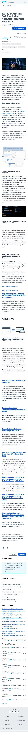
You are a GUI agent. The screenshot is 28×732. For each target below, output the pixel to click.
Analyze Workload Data (7, 592)
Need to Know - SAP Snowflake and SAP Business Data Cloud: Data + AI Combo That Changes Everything (13, 611)
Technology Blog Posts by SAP (9, 5)
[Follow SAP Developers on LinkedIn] (18, 711)
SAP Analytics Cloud (16, 43)
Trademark (7, 724)
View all (4, 703)
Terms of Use (21, 716)
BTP (3, 594)
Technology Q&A (7, 628)
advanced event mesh (7, 589)
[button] (7, 39)
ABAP (3, 581)
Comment (7, 571)
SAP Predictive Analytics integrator (9, 46)
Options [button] (13, 31)
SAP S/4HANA (21, 46)
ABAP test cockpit (6, 586)
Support (21, 724)
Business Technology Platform (8, 599)
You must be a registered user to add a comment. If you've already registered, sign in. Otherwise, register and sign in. (13, 566)
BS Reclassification (19, 592)
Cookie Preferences (7, 728)
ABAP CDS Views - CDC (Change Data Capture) (11, 584)
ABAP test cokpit (15, 586)
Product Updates (6, 52)
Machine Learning (6, 43)
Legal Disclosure (21, 720)
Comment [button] (22, 554)
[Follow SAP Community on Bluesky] (12, 711)
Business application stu (7, 597)
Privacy (7, 716)
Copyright (7, 720)
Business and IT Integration (12, 594)
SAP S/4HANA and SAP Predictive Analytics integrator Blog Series (13, 17)
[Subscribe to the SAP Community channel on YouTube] (15, 711)
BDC (3, 638)
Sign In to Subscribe (19, 28)
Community (11, 2)
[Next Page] (15, 601)
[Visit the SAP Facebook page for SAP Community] (10, 711)
